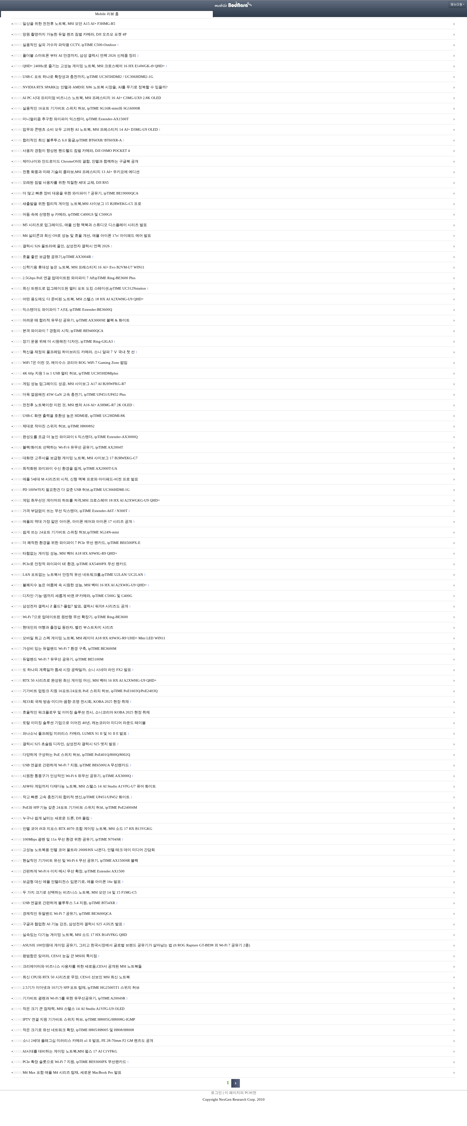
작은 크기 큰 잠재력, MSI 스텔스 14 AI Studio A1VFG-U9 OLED (69, 1009)
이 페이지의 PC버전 (240, 1093)
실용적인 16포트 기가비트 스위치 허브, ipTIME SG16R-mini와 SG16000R (77, 108)
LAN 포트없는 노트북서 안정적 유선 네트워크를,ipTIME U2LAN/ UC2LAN (79, 575)
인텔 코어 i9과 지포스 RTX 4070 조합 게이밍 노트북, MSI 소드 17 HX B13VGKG (83, 829)
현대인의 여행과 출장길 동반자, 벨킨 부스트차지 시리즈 (63, 627)
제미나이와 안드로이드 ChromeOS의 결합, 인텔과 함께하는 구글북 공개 (76, 161)
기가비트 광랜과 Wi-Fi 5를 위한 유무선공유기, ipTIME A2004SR (70, 998)
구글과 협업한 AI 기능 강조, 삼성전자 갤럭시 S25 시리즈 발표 (68, 924)
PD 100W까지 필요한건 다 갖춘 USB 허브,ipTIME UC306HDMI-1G (72, 490)
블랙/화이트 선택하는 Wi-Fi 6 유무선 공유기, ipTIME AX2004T (68, 447)
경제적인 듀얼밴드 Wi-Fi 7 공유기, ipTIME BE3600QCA (62, 913)
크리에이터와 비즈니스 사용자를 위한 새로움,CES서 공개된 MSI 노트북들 (78, 966)
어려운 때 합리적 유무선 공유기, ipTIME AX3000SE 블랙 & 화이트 (72, 320)
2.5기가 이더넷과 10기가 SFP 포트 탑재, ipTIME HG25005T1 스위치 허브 (77, 987)
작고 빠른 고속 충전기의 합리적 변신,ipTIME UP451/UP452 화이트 (72, 797)
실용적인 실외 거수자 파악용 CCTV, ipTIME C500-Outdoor (65, 45)
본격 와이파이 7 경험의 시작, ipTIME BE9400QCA (58, 331)
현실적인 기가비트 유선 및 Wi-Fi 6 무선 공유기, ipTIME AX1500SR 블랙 (76, 860)
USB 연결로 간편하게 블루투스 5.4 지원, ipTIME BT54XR (65, 903)
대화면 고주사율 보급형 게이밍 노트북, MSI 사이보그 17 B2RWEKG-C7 (76, 458)
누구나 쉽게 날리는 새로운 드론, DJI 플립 (52, 818)
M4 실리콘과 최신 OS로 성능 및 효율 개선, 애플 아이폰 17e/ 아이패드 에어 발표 (82, 236)
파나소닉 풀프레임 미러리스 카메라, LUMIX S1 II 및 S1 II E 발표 (71, 733)
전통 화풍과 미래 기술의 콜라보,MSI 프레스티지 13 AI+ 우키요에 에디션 (77, 172)
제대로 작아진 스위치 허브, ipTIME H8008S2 (54, 426)
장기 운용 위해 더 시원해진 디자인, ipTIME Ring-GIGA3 (64, 341)
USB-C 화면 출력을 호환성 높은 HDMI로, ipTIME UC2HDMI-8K (69, 416)
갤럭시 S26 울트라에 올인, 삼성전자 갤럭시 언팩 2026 (62, 246)
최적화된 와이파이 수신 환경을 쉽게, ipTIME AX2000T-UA (65, 468)
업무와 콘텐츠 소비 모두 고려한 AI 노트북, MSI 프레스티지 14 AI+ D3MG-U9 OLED (86, 129)
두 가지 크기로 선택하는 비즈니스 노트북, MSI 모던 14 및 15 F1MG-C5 (75, 892)
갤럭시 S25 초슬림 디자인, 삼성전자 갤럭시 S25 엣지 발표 (65, 744)
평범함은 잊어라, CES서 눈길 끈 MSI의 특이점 (56, 956)
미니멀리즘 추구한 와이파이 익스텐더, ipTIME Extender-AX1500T (71, 119)
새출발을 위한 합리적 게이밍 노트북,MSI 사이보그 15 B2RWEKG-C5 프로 (77, 204)
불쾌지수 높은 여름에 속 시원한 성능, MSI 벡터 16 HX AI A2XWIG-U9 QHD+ (81, 585)
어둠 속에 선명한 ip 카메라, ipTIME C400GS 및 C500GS (63, 214)
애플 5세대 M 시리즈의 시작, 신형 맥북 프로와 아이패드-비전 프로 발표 (76, 479)
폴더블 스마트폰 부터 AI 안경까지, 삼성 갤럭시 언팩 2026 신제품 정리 (75, 55)
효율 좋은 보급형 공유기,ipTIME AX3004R (53, 257)
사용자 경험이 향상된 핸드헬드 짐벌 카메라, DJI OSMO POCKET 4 (72, 151)
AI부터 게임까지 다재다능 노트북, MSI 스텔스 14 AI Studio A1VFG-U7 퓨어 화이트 (85, 786)
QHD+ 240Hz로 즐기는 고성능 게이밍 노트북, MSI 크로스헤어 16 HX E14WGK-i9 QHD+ (90, 66)
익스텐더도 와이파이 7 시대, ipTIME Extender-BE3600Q (63, 309)
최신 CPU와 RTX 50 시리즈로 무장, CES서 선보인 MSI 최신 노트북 (72, 977)
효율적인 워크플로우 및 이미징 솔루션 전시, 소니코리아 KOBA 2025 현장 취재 (82, 712)
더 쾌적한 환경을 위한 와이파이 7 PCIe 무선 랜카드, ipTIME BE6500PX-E (77, 543)
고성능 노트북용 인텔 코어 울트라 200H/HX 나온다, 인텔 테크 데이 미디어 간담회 (84, 850)
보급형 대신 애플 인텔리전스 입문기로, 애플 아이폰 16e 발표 (68, 882)
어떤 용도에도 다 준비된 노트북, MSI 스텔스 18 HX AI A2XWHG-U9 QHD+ (78, 299)
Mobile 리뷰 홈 (107, 14)
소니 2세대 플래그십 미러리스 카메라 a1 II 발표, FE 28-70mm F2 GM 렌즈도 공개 (83, 1041)
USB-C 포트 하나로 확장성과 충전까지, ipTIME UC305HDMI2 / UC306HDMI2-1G (83, 77)
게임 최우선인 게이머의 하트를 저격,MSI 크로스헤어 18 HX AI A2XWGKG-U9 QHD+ (87, 500)
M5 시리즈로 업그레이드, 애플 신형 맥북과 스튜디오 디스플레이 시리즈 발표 (80, 225)
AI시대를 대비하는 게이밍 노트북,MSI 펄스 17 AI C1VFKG (65, 1051)
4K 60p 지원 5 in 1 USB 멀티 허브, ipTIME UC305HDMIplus (66, 373)
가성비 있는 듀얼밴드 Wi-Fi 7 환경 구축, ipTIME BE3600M (65, 648)
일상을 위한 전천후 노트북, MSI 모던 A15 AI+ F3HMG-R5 (64, 24)
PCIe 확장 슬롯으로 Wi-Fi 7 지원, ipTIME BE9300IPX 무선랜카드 (70, 1062)
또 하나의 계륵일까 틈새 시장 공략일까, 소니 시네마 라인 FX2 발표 (73, 670)
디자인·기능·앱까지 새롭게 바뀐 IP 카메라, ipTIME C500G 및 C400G (73, 596)
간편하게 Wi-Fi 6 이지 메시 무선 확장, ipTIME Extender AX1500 (69, 871)
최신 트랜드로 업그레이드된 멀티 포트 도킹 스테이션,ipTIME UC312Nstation (80, 288)
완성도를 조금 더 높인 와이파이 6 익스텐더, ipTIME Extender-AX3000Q (76, 437)
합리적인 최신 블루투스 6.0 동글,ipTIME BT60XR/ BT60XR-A (68, 140)
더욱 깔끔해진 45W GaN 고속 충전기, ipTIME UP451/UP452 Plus (70, 394)
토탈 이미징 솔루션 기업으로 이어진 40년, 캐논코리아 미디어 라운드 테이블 (80, 723)
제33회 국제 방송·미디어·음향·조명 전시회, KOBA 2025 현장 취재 (72, 702)
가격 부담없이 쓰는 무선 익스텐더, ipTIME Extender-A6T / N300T (71, 511)
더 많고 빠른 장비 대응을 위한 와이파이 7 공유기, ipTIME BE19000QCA (76, 193)
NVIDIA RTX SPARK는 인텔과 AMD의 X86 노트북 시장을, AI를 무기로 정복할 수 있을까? (91, 87)
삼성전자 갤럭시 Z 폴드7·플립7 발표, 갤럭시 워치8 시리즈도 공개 (71, 606)
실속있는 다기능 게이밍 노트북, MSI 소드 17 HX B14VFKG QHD (70, 935)
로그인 (216, 1093)
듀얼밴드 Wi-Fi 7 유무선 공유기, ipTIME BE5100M (58, 659)
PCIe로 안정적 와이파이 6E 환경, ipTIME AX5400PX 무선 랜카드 (70, 564)
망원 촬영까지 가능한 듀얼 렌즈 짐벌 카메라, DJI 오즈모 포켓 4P (70, 34)
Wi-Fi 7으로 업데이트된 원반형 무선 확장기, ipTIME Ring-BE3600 (71, 617)
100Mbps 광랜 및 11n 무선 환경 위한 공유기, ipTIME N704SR (68, 839)
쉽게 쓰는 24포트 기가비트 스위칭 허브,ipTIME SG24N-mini (66, 532)
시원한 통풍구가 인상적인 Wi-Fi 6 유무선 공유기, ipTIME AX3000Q (73, 776)
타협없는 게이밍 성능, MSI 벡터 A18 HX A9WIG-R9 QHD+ (65, 553)
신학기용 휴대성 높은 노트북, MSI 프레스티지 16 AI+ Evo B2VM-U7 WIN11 (79, 267)
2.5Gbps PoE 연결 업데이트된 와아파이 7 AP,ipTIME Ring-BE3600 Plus (74, 278)
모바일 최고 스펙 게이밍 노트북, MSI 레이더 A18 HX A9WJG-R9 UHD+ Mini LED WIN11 (89, 638)
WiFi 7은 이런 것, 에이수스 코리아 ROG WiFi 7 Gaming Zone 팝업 (70, 363)
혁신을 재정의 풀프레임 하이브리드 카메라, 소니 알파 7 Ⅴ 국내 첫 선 (75, 352)
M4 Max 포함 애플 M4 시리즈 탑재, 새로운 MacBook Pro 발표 (67, 1072)
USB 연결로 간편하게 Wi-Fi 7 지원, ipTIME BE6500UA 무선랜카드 (72, 765)
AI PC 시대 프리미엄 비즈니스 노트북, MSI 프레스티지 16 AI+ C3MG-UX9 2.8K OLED (87, 98)
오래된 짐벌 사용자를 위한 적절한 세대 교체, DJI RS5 (61, 182)
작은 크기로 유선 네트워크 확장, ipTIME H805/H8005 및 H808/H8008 (74, 1030)
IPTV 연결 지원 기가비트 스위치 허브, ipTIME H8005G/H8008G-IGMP (74, 1019)
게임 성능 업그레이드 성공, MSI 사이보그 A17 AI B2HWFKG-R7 (70, 384)
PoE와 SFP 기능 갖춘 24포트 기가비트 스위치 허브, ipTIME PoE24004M (75, 807)
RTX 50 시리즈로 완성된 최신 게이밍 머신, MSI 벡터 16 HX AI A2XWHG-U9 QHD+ (85, 680)
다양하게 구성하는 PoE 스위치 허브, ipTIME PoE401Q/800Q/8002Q (72, 755)
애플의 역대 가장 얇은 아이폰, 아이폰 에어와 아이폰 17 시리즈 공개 (73, 521)
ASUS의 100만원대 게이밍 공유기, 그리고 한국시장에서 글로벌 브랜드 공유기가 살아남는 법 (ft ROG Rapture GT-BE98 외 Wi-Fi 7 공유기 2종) (132, 945)
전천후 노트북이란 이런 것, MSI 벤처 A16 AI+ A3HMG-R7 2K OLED (73, 405)
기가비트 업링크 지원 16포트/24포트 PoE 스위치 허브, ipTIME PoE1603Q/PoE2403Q (86, 691)
